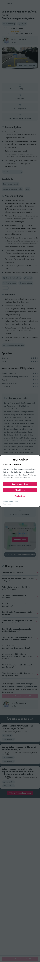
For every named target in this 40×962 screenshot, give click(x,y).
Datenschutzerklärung (11, 502)
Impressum (7, 504)
